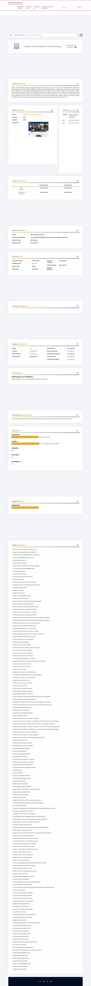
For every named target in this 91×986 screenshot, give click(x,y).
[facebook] (40, 981)
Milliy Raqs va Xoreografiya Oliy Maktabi (23, 811)
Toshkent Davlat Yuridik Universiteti (22, 852)
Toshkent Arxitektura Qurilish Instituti (22, 857)
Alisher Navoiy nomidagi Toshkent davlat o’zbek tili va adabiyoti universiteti (32, 705)
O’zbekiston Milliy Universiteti (20, 874)
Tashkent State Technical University (22, 683)
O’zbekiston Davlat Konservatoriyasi (22, 824)
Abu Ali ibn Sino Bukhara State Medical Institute (25, 609)
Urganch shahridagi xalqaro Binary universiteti (25, 552)
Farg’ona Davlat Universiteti (20, 966)
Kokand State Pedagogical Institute (22, 778)
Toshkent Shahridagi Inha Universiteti (22, 895)
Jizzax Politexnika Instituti (19, 912)
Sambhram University (18, 590)
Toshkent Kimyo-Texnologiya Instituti (22, 830)
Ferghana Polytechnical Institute (21, 775)
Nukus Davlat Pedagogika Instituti (21, 953)
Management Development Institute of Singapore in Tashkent (29, 661)
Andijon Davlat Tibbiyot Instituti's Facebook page (25, 437)
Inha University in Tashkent (20, 669)
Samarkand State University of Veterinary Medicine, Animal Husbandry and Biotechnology (36, 726)
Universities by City (36, 7)
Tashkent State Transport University (22, 688)
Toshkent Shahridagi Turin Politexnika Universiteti (25, 838)
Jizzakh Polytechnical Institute (20, 598)
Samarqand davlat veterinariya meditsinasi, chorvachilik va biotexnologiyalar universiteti (36, 729)
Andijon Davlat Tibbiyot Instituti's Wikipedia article (25, 507)
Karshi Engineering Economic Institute (22, 576)
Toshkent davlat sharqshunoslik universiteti (24, 865)
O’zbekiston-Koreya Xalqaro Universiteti (23, 762)
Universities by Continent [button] (20, 7)
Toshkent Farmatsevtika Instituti (21, 860)
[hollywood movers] (51, 981)
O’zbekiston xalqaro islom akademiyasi (23, 854)
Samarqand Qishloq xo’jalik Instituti (22, 928)
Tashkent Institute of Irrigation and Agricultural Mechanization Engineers (31, 696)
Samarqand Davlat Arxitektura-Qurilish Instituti (25, 942)
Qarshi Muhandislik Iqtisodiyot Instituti (22, 917)
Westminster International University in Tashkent (25, 718)
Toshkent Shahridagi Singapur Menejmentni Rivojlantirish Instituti (29, 863)
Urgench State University (19, 560)
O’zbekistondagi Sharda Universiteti (22, 786)
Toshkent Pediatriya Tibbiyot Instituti (22, 868)
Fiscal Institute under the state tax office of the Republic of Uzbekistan (31, 617)
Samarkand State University (20, 740)
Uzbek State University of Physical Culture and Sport (26, 623)
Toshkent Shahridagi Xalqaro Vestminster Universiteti (27, 923)
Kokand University (17, 770)
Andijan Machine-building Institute (21, 792)
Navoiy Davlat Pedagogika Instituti (21, 933)
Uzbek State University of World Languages (24, 677)
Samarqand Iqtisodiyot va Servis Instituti (23, 901)
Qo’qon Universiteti (18, 773)
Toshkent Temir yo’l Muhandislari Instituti (23, 846)
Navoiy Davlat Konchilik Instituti (21, 936)
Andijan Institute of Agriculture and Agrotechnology (26, 789)
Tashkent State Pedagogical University (23, 713)
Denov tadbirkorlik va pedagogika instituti (23, 568)
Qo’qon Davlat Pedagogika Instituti (22, 963)
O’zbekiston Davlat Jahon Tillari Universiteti (24, 814)
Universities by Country (28, 7)
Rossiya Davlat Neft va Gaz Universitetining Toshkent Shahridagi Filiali (31, 827)
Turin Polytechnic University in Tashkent (23, 655)
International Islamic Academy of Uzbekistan (24, 658)
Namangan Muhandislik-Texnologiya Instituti (24, 914)
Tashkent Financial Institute (20, 685)
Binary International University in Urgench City (25, 549)
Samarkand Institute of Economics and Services (25, 732)
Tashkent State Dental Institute (21, 642)
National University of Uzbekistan (21, 710)
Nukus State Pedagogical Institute (21, 754)
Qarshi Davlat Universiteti (19, 920)
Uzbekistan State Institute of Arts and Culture (24, 628)
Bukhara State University (19, 797)
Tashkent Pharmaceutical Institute (22, 645)
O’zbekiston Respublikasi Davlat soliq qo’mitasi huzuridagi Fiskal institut (31, 620)
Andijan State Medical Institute (21, 794)
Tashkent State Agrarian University (22, 664)
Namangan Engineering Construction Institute (25, 582)
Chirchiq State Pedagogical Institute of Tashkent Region (27, 675)
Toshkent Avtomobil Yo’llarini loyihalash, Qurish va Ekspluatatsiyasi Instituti (32, 833)
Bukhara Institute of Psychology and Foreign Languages (27, 601)
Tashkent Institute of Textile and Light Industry (25, 626)
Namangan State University (20, 587)
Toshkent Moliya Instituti (19, 890)
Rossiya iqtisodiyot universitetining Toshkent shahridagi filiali (28, 803)
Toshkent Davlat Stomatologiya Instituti (23, 835)
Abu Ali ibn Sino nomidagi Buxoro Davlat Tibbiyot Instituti (27, 950)
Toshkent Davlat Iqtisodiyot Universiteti (23, 893)
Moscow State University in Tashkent (22, 650)
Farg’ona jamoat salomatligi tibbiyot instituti (24, 767)
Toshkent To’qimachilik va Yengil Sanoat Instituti (25, 849)
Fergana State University (19, 781)
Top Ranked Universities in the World (47, 7)
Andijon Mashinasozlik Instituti (20, 955)
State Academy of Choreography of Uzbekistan (25, 612)
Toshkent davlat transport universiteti (23, 691)
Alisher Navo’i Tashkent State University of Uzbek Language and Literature (32, 702)
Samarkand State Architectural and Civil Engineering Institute (29, 737)
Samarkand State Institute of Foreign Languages (25, 735)
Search (80, 7)
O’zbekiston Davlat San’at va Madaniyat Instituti (25, 841)
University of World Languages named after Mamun (26, 555)
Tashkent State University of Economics (23, 694)
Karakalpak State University (20, 756)
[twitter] (43, 981)
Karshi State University (18, 579)
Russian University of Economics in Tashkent (24, 636)
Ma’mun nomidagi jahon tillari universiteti (23, 557)
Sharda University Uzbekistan (20, 784)
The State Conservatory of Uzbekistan (23, 653)
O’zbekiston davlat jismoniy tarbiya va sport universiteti (27, 800)
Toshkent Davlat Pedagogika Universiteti (23, 876)
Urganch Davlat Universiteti (20, 563)
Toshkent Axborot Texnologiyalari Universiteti (24, 871)
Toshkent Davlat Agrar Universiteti (22, 666)
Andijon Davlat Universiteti (19, 969)
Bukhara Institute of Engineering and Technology (25, 606)
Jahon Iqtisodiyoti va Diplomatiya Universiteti (24, 844)
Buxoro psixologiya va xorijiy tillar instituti (23, 604)
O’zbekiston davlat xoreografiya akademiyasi (24, 615)
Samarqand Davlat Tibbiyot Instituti (22, 925)
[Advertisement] (45, 21)
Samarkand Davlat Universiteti (21, 939)
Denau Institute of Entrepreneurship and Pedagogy (26, 566)
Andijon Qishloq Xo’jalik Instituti (21, 958)
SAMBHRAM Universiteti (19, 593)
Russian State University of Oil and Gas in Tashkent (26, 631)
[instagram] (47, 981)
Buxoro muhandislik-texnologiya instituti (23, 947)
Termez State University (19, 571)
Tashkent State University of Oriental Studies (24, 672)
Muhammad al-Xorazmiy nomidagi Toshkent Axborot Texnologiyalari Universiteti (34, 724)
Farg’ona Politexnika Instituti (20, 961)
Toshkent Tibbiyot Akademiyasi (21, 879)
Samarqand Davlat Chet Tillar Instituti (22, 898)
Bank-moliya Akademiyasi (19, 805)
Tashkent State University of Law (21, 680)
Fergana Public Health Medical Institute (23, 765)
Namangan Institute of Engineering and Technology (26, 585)
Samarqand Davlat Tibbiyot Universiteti (23, 745)
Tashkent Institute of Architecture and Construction (26, 647)
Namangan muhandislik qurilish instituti (23, 909)
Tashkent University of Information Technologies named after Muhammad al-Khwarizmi (36, 721)
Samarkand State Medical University (22, 743)
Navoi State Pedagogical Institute (21, 748)
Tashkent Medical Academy (20, 715)
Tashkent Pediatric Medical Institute (22, 707)
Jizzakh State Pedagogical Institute (22, 596)
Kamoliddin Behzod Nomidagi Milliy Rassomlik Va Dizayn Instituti (29, 816)
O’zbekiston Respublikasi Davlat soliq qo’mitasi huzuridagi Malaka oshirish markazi (34, 808)
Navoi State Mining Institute (20, 751)
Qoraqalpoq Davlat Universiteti (21, 931)
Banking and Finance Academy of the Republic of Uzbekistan (28, 634)
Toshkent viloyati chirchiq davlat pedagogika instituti (26, 882)
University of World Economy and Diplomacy (24, 699)
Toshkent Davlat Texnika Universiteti (22, 884)
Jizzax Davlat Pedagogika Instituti (21, 904)
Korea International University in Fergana (23, 759)
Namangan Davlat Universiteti (20, 906)
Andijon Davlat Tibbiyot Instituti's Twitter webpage (25, 443)
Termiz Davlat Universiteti (19, 574)
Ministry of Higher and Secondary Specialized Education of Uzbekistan (30, 379)
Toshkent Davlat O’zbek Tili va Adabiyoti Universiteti (26, 822)
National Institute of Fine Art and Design (23, 639)
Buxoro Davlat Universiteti (19, 944)
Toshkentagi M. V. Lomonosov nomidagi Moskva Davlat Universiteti (30, 819)
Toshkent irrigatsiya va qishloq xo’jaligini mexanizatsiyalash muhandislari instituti (33, 887)
